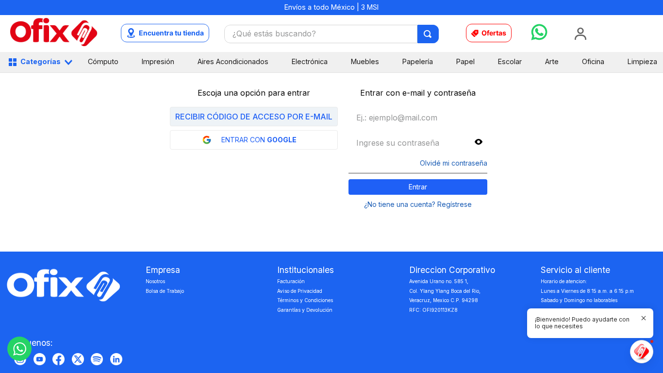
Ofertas (493, 33)
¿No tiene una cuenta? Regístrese (418, 204)
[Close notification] (643, 318)
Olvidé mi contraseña (453, 163)
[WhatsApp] (19, 349)
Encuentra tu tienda (171, 33)
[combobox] (331, 34)
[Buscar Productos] (428, 34)
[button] (478, 142)
